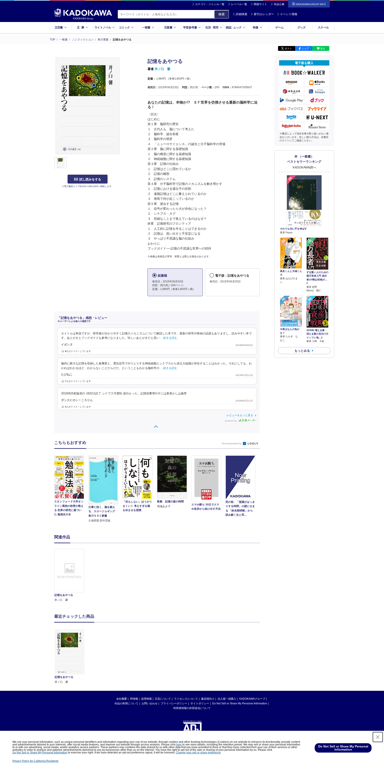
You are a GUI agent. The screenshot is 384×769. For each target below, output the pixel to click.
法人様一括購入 (227, 698)
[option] (71, 575)
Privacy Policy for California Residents (35, 761)
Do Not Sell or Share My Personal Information (239, 703)
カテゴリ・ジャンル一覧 (209, 4)
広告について (163, 698)
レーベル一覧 (239, 4)
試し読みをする (90, 179)
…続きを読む (169, 338)
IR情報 (134, 698)
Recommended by (232, 443)
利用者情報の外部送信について (192, 708)
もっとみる (302, 350)
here (179, 744)
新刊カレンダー (264, 14)
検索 (221, 14)
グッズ (301, 27)
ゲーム (279, 27)
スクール (323, 27)
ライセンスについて (186, 698)
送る (322, 48)
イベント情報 (288, 14)
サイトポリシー (199, 703)
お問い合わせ (150, 703)
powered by (231, 420)
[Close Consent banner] (378, 737)
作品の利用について (126, 703)
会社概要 (121, 698)
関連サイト (260, 4)
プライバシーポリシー (174, 703)
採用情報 (146, 698)
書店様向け (207, 698)
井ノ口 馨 (162, 69)
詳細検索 (241, 14)
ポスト (288, 48)
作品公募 (279, 4)
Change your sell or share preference (198, 752)
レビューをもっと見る (239, 415)
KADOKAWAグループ (252, 698)
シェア (305, 48)
